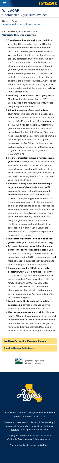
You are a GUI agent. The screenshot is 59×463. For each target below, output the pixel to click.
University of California (42, 426)
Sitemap (15, 429)
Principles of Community (16, 426)
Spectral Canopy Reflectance (19, 348)
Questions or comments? (16, 422)
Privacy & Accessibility (42, 422)
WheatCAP (10, 10)
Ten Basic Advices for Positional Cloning (25, 341)
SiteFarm (43, 445)
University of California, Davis (18, 412)
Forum (14, 21)
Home (5, 21)
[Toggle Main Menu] (4, 3)
